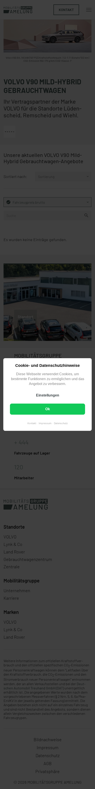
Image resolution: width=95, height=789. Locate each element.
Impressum (45, 423)
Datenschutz (61, 423)
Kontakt (31, 423)
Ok (47, 409)
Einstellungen (47, 395)
